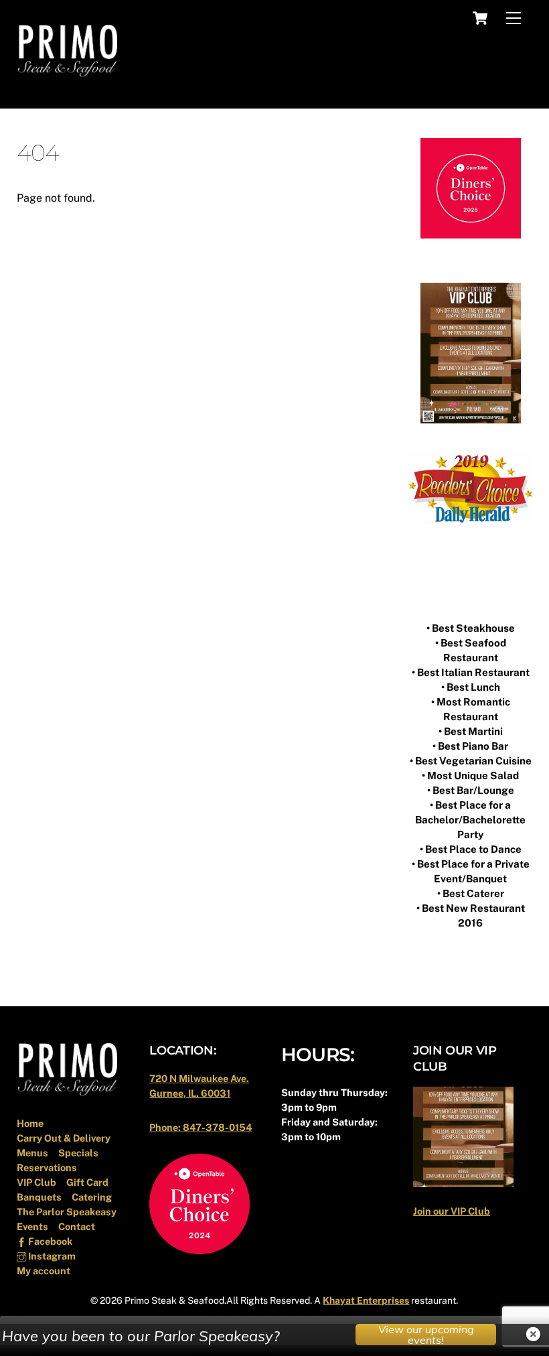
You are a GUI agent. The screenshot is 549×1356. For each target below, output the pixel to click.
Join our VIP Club (451, 1211)
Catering (92, 1197)
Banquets (39, 1197)
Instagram (51, 1256)
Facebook (49, 1241)
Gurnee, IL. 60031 (189, 1093)
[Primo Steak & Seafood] (67, 73)
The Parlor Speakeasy (66, 1211)
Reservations (47, 1167)
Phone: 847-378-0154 (200, 1127)
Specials (78, 1152)
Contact (76, 1226)
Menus (32, 1152)
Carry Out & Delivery (63, 1138)
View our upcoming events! (426, 1334)
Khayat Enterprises (366, 1300)
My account (43, 1270)
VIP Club (36, 1182)
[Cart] (480, 18)
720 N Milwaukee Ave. (199, 1078)
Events (32, 1226)
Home (30, 1123)
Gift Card (87, 1182)
